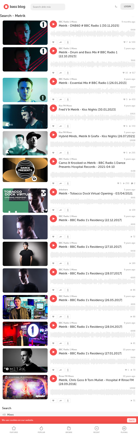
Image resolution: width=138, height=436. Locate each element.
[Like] (53, 42)
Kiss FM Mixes (65, 105)
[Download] (67, 42)
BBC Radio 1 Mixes (68, 22)
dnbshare (63, 189)
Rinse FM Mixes (66, 376)
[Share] (61, 42)
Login (127, 6)
